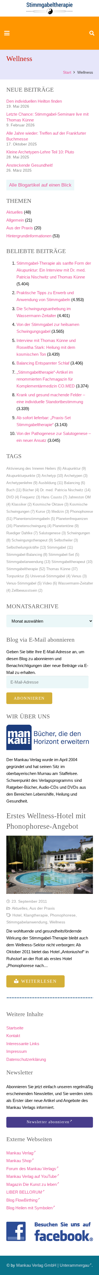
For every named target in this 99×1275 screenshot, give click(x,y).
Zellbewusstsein (27, 590)
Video (50, 583)
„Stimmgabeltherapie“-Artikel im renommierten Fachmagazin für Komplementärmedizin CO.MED (45, 379)
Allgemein (15, 220)
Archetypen (75, 476)
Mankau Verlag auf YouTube (31, 1176)
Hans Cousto (54, 497)
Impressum (16, 1051)
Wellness (57, 922)
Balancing (74, 483)
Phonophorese (63, 915)
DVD (12, 497)
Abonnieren (29, 698)
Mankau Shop (18, 1160)
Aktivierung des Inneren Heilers (33, 468)
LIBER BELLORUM (24, 1192)
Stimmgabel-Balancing (26, 554)
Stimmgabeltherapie (25, 569)
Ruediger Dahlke (22, 533)
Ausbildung (50, 483)
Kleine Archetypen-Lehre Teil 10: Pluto (40, 152)
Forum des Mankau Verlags (31, 1168)
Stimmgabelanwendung (28, 562)
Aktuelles (14, 212)
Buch (13, 490)
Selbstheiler (66, 540)
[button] (7, 33)
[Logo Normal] (50, 8)
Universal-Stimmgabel (50, 576)
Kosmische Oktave (50, 504)
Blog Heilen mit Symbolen (29, 1207)
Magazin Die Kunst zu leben (31, 1184)
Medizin (60, 511)
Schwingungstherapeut (32, 540)
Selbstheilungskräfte (26, 547)
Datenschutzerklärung (26, 1059)
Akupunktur (74, 468)
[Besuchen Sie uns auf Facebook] (49, 1231)
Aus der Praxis (19, 227)
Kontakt (13, 1035)
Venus (79, 576)
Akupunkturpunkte (23, 476)
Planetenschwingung (32, 526)
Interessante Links (22, 1043)
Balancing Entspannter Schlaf (42, 363)
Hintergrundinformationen (28, 235)
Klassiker (22, 504)
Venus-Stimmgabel (24, 583)
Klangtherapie (36, 915)
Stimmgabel (60, 547)
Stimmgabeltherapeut (71, 562)
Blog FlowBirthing (21, 1200)
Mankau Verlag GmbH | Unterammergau (52, 1265)
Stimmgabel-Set (63, 554)
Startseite (14, 1028)
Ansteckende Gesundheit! (29, 165)
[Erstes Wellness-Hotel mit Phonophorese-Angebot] (49, 865)
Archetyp (52, 476)
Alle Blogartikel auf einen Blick (40, 185)
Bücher (31, 490)
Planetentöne (66, 526)
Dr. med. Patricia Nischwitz (65, 490)
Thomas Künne (62, 569)
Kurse (43, 511)
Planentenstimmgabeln (34, 519)
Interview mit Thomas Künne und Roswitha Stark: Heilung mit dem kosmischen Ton (46, 347)
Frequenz (30, 497)
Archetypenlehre (21, 483)
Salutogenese (52, 533)
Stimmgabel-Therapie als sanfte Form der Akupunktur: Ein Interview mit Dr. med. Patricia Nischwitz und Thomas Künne (53, 270)
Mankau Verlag (19, 1153)
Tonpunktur (17, 576)
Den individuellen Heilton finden (34, 101)
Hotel (16, 915)
